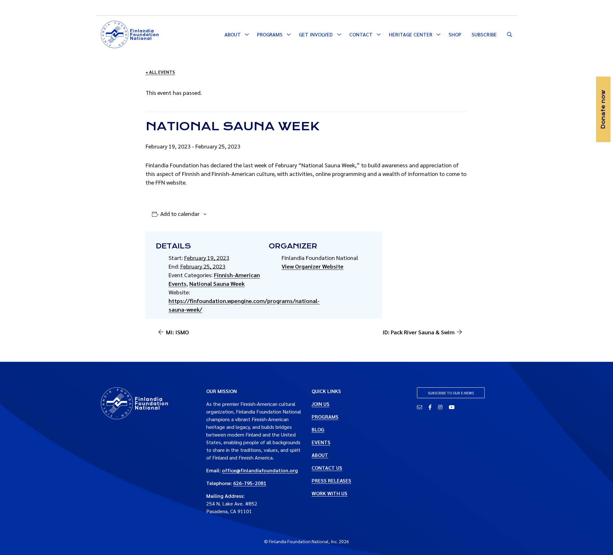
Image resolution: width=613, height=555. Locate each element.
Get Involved (316, 34)
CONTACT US (327, 467)
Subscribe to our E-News (451, 392)
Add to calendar (180, 213)
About (232, 34)
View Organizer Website (313, 266)
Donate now (603, 109)
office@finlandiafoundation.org (260, 470)
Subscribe (484, 34)
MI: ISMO (177, 332)
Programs (270, 34)
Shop (455, 34)
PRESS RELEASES (331, 480)
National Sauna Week (217, 283)
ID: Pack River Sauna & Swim (418, 332)
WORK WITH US (329, 493)
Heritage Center (410, 34)
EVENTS (321, 442)
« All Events (160, 72)
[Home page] (130, 33)
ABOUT (320, 455)
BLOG (318, 429)
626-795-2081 (249, 483)
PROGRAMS (325, 416)
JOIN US (320, 403)
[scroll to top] (598, 540)
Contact (361, 34)
